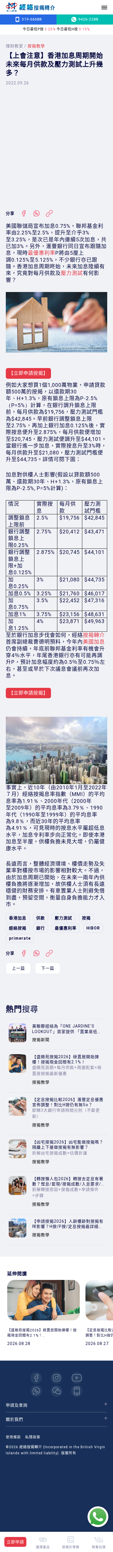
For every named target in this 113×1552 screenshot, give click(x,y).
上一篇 (18, 968)
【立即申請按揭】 (28, 373)
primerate (20, 938)
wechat (56, 1391)
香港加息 (17, 918)
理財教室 (14, 46)
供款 (40, 918)
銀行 (40, 928)
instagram (56, 1378)
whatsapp (36, 1391)
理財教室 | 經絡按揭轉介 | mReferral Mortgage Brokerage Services (30, 7)
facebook (36, 1378)
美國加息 (94, 642)
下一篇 (47, 968)
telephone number (77, 1391)
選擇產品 (43, 1547)
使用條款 (13, 1437)
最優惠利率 (41, 253)
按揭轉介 (94, 635)
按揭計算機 (70, 1547)
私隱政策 (32, 1437)
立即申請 (15, 1542)
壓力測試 (72, 273)
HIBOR (93, 928)
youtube (77, 1378)
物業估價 (99, 1547)
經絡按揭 (17, 928)
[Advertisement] (56, 147)
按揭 (86, 918)
